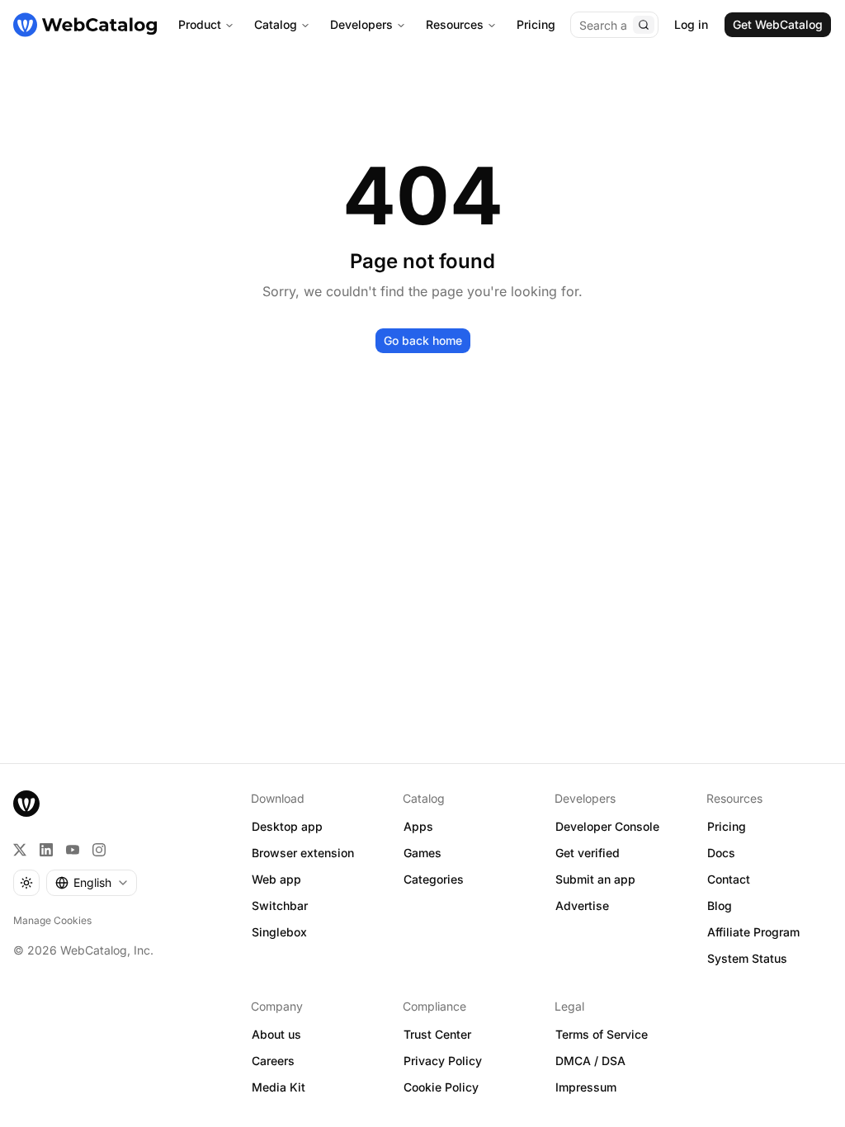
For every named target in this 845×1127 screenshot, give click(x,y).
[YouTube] (72, 849)
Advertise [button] (582, 905)
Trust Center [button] (437, 1034)
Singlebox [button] (279, 932)
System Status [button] (747, 958)
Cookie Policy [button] (441, 1087)
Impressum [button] (585, 1087)
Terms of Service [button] (601, 1034)
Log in (691, 24)
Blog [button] (719, 905)
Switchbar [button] (280, 905)
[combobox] (91, 883)
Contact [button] (728, 879)
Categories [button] (434, 879)
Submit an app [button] (595, 879)
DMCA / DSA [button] (590, 1061)
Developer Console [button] (607, 826)
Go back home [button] (423, 340)
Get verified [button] (587, 853)
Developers (361, 24)
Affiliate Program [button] (753, 932)
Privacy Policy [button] (443, 1061)
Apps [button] (418, 826)
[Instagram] (99, 849)
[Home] (85, 25)
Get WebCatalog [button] (778, 24)
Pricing (536, 24)
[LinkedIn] (46, 849)
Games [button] (422, 853)
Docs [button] (721, 853)
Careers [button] (273, 1061)
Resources (455, 24)
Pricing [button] (726, 826)
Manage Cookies (52, 920)
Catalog (275, 24)
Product (199, 24)
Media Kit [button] (278, 1087)
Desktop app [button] (287, 826)
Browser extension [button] (303, 853)
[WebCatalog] (26, 803)
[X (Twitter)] (19, 849)
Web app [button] (276, 879)
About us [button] (276, 1034)
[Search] (643, 25)
